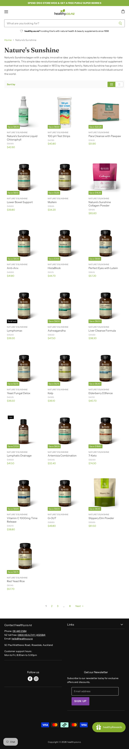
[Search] (120, 23)
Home (8, 40)
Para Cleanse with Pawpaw (105, 136)
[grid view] (111, 84)
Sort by (11, 84)
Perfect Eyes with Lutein (103, 268)
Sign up (80, 701)
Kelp (50, 393)
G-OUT (52, 518)
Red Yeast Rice (16, 581)
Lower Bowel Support (20, 202)
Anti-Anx (12, 268)
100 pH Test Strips (59, 136)
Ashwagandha (57, 330)
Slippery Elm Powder (101, 518)
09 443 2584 (19, 631)
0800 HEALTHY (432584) (32, 634)
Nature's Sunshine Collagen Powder (100, 204)
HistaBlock (54, 268)
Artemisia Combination (62, 455)
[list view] (119, 84)
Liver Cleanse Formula (102, 330)
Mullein (52, 202)
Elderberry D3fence (101, 393)
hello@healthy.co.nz (22, 638)
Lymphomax (14, 330)
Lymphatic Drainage (19, 455)
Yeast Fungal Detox (18, 393)
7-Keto (93, 455)
